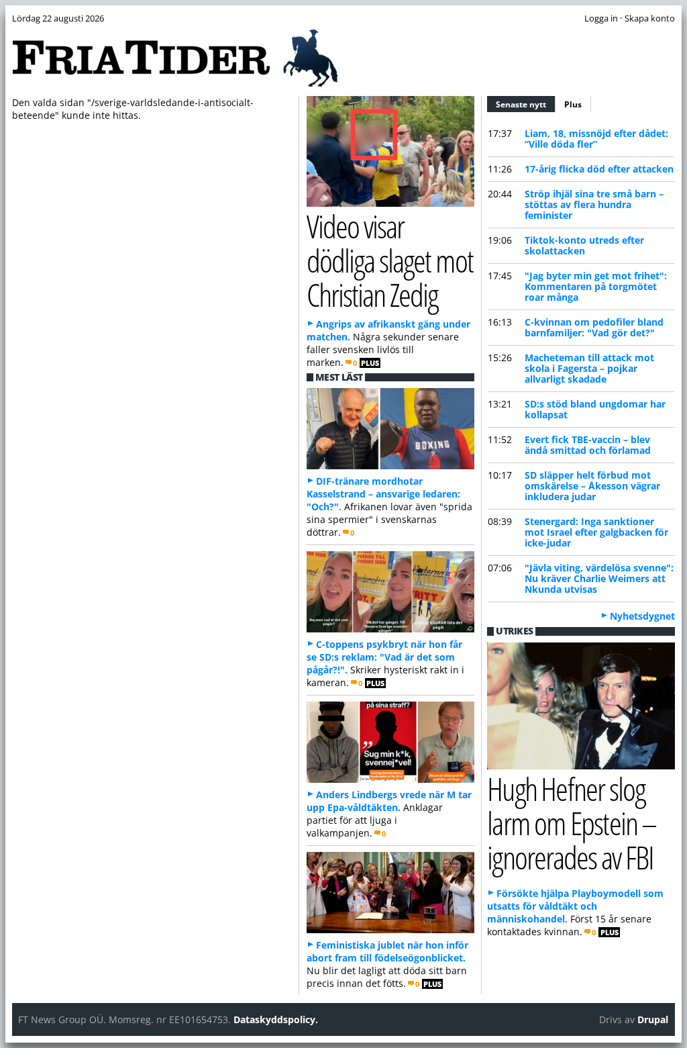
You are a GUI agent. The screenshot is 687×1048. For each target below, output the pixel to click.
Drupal (652, 1019)
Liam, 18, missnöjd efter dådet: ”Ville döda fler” (596, 138)
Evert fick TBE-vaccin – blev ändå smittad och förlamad (588, 445)
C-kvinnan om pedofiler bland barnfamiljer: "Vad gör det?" (594, 327)
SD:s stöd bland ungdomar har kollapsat (595, 409)
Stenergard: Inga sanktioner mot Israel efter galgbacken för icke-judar (596, 532)
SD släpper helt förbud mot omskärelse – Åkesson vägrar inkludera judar (592, 486)
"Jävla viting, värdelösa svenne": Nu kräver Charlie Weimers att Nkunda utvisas (599, 578)
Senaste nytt (526, 104)
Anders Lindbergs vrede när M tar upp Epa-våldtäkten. (389, 801)
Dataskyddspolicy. (275, 1019)
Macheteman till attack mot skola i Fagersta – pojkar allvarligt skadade (589, 368)
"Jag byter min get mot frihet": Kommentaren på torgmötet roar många (596, 286)
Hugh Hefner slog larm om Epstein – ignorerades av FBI (571, 823)
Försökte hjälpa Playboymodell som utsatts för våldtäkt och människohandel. (575, 906)
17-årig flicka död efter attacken (599, 168)
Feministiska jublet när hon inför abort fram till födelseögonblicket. (387, 951)
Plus (573, 104)
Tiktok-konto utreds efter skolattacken (584, 245)
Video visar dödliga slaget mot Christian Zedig (390, 260)
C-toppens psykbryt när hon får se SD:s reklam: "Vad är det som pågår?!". (384, 657)
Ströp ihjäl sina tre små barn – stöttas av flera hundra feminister (594, 204)
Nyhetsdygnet (642, 616)
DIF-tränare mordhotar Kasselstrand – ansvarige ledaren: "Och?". (383, 494)
